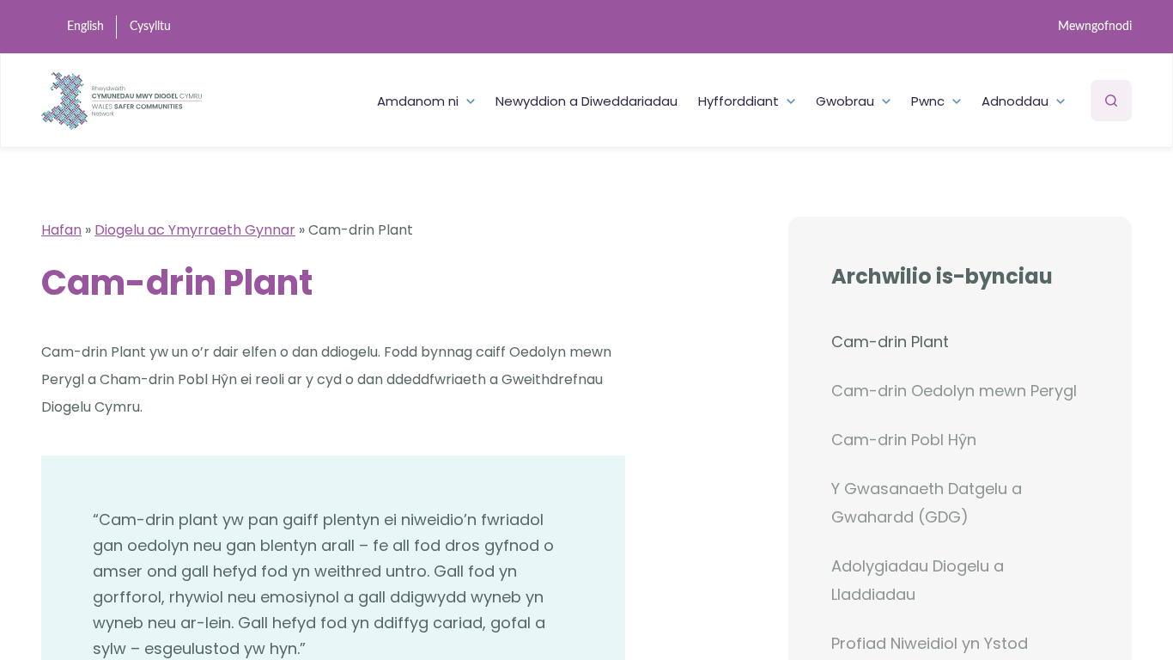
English (85, 27)
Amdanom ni (418, 101)
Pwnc (928, 101)
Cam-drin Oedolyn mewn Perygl (954, 390)
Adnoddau (1015, 101)
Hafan (61, 230)
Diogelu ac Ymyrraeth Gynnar (194, 230)
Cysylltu (150, 27)
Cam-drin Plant (890, 341)
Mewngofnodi (1095, 27)
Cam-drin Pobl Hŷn (903, 439)
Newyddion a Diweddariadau (586, 101)
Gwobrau (845, 101)
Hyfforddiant (738, 101)
